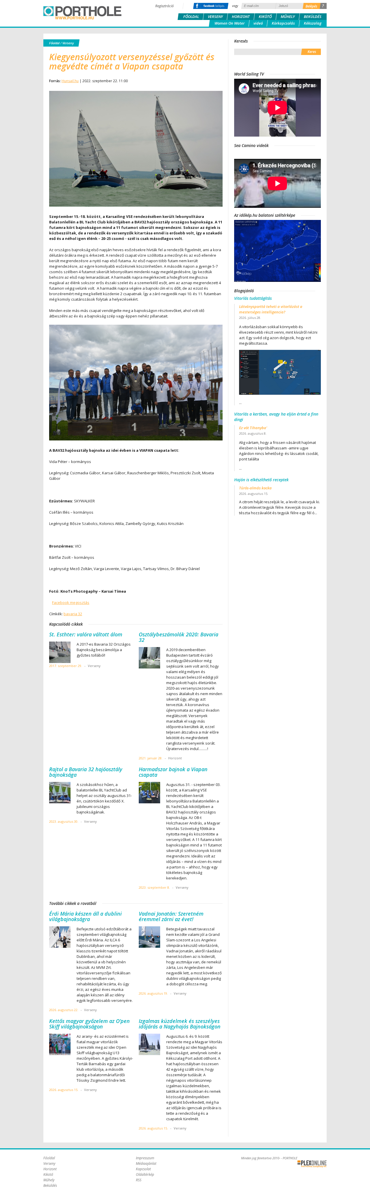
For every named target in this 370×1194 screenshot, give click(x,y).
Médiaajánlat (146, 1163)
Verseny (215, 16)
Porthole (82, 13)
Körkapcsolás (283, 23)
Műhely (288, 16)
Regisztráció (164, 5)
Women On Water (229, 23)
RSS (138, 1180)
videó (258, 23)
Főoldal (191, 16)
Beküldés (312, 16)
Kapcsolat (143, 1169)
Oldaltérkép (145, 1174)
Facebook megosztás (70, 602)
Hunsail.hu (70, 80)
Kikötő (265, 16)
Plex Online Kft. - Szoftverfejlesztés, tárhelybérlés (312, 1163)
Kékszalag (312, 23)
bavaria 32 (73, 613)
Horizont (241, 16)
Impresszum (145, 1158)
